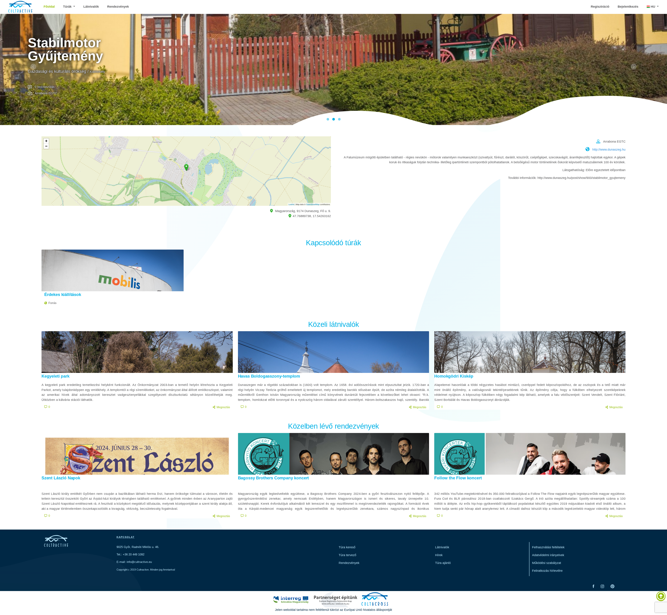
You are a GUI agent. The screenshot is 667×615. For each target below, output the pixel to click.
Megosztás (223, 407)
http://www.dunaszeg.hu (608, 149)
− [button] (46, 146)
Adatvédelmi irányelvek (548, 555)
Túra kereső (347, 547)
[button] (33, 66)
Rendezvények (118, 6)
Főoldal (49, 6)
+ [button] (46, 141)
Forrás (52, 303)
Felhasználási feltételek (548, 547)
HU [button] (653, 6)
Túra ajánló (443, 563)
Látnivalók (91, 6)
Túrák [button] (67, 6)
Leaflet (291, 204)
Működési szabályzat (546, 563)
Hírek (439, 555)
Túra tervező (347, 555)
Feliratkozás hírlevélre (547, 570)
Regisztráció (600, 6)
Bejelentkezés (628, 6)
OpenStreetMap (312, 204)
